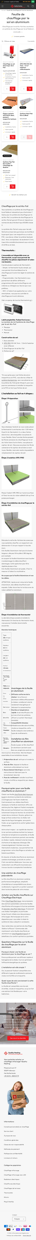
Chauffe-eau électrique (12, 1184)
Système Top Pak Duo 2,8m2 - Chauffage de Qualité (9, 164)
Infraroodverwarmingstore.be (20, 1233)
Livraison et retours (10, 1158)
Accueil (4, 10)
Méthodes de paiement (12, 1149)
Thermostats (8, 1193)
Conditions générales (11, 1140)
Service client (8, 1131)
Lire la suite (17, 32)
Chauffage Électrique (13, 901)
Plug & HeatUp (9, 1202)
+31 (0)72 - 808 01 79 (11, 1076)
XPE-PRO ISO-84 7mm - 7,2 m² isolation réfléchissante (26, 66)
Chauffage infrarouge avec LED (15, 1175)
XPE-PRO (7, 343)
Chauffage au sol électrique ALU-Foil (9, 65)
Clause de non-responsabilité (14, 1144)
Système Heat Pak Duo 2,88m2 (26, 114)
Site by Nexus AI (27, 1235)
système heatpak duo (9, 380)
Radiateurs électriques (11, 1179)
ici (30, 300)
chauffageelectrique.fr (20, 934)
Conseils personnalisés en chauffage (16, 1127)
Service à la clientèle (18, 1038)
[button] (2, 6)
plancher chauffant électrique (14, 909)
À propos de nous (10, 1136)
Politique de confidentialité (13, 1153)
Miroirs (6, 1197)
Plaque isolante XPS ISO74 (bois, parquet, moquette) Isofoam (9, 116)
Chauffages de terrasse (12, 1188)
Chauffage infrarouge (11, 1170)
